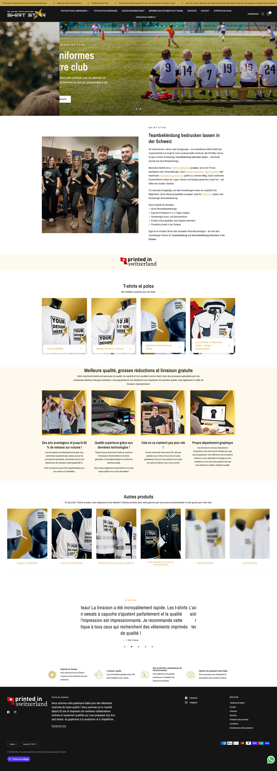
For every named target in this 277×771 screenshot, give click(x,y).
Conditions (234, 723)
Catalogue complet (146, 17)
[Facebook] (10, 712)
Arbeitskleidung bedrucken (171, 175)
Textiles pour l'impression (73, 10)
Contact (205, 10)
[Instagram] (17, 712)
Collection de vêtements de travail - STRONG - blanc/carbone (208, 345)
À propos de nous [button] (59, 726)
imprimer (233, 715)
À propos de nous (222, 10)
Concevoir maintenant (133, 10)
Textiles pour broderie (105, 10)
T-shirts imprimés (55, 348)
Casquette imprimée (27, 563)
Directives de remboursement (241, 727)
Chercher (233, 711)
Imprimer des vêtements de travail (166, 10)
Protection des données (239, 719)
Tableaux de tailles (237, 702)
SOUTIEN (234, 697)
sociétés (192, 10)
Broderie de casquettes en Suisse (159, 347)
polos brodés (249, 563)
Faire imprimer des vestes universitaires (160, 563)
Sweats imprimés (205, 563)
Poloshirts (206, 194)
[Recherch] (263, 14)
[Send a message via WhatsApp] (271, 759)
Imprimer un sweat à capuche (110, 348)
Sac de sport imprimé (72, 563)
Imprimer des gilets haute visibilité (116, 563)
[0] (268, 14)
